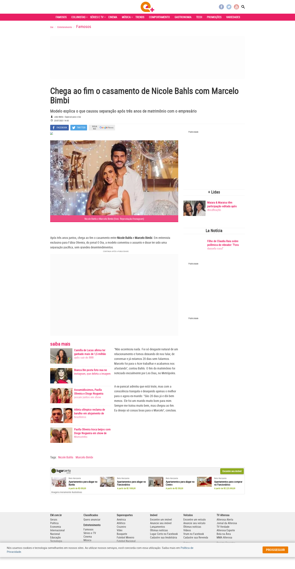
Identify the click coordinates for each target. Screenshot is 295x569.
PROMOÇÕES (214, 17)
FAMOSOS (61, 17)
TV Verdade (223, 527)
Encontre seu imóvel (232, 471)
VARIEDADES (233, 17)
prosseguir (275, 550)
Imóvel (153, 515)
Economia (55, 527)
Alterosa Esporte (226, 530)
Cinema (87, 536)
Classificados (90, 515)
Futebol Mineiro (125, 537)
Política (54, 523)
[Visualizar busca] (243, 7)
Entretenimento (92, 525)
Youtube (236, 6)
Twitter (228, 6)
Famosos (88, 529)
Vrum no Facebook (193, 534)
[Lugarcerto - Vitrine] (61, 472)
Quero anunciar (91, 519)
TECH (199, 17)
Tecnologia (56, 541)
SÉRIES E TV (96, 17)
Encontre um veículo (194, 519)
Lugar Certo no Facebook (164, 534)
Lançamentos (157, 527)
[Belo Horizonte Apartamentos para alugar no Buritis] (58, 482)
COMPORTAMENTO (159, 17)
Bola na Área (224, 534)
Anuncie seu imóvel (161, 523)
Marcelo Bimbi (84, 457)
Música (87, 540)
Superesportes (125, 515)
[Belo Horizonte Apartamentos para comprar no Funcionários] (204, 482)
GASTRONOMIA (183, 17)
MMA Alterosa (224, 537)
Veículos (188, 515)
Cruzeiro (121, 527)
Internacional (57, 530)
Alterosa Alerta (225, 519)
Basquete (122, 534)
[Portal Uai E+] (147, 7)
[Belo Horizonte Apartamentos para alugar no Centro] (155, 482)
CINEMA (112, 17)
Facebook (221, 6)
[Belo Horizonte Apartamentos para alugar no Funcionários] (107, 482)
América (121, 519)
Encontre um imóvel (161, 519)
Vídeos (187, 530)
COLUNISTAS (78, 17)
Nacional (55, 534)
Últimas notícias (159, 530)
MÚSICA (126, 17)
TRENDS (139, 17)
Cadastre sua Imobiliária (163, 537)
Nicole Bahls (65, 457)
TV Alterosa (223, 515)
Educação (55, 537)
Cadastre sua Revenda (195, 537)
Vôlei (119, 530)
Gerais (53, 519)
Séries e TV (89, 533)
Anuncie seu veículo (194, 523)
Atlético (121, 523)
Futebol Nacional (126, 541)
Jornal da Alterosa (227, 523)
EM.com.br (56, 515)
